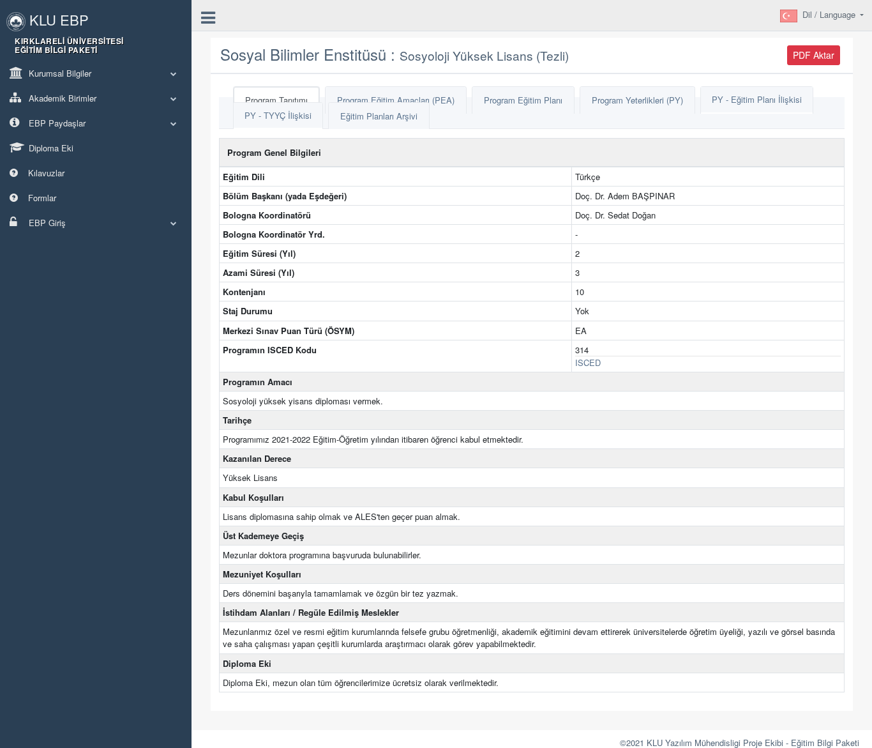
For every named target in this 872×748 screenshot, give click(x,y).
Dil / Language (830, 14)
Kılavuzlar (45, 173)
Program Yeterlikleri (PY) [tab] (637, 100)
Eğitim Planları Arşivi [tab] (378, 116)
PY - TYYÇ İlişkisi (278, 115)
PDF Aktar (813, 55)
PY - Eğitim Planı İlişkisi (757, 99)
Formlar (41, 198)
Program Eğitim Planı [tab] (523, 100)
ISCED (588, 362)
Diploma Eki (49, 148)
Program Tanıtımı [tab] (276, 100)
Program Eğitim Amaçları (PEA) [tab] (396, 100)
